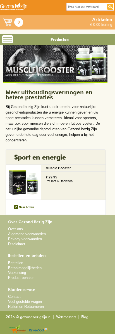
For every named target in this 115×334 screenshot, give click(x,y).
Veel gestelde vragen (25, 301)
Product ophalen (21, 278)
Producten (60, 39)
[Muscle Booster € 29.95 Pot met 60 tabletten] (56, 197)
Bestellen (15, 263)
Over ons (15, 229)
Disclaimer (16, 244)
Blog (84, 317)
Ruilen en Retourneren (26, 306)
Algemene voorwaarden (27, 234)
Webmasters (66, 317)
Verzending (17, 273)
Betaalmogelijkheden (25, 268)
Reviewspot (38, 329)
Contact (14, 296)
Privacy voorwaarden (25, 239)
